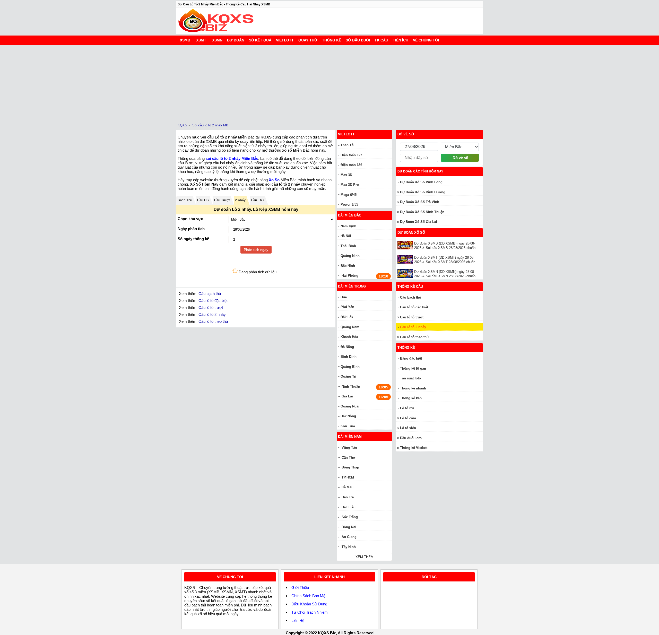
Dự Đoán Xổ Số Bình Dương (422, 192)
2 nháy (240, 200)
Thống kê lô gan (413, 368)
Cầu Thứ (257, 200)
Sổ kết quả (260, 40)
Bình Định (349, 357)
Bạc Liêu (348, 507)
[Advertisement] (329, 83)
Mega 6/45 (349, 195)
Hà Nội (346, 236)
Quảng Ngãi (350, 406)
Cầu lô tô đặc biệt (213, 300)
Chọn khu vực (190, 218)
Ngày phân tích (191, 229)
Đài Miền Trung (352, 286)
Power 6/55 (349, 204)
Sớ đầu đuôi (358, 40)
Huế (344, 297)
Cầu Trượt (222, 200)
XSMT (201, 40)
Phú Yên (347, 307)
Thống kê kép (411, 398)
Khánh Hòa (349, 337)
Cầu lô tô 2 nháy (212, 314)
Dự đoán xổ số (411, 232)
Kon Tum (348, 426)
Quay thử (307, 40)
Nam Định (348, 226)
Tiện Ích (400, 40)
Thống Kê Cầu (410, 287)
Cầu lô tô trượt (210, 307)
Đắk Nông (348, 416)
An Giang (349, 537)
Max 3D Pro (350, 185)
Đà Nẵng (347, 347)
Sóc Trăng (350, 517)
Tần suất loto (410, 378)
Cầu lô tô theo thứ (213, 321)
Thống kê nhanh (413, 388)
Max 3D (346, 175)
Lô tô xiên (408, 428)
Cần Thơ (348, 457)
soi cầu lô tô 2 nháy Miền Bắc (232, 158)
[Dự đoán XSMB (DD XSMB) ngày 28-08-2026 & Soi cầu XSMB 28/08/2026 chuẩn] (405, 245)
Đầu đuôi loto (411, 438)
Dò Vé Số (405, 134)
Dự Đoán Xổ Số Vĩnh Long (421, 182)
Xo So (274, 180)
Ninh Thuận (351, 386)
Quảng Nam (350, 327)
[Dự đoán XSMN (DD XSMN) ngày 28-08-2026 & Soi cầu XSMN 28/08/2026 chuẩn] (405, 273)
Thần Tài (347, 145)
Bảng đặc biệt (411, 358)
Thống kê (331, 40)
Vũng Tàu (349, 447)
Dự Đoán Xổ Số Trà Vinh (419, 202)
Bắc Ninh (348, 266)
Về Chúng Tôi (426, 40)
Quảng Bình (350, 367)
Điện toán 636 (351, 165)
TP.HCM (348, 477)
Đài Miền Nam (350, 437)
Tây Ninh (349, 547)
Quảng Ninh (350, 256)
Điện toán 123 (351, 155)
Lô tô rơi (407, 408)
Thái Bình (348, 246)
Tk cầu (381, 40)
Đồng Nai (349, 527)
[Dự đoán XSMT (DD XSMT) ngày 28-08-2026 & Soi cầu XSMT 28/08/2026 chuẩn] (405, 259)
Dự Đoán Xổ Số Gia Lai (418, 222)
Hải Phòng (350, 275)
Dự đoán (235, 40)
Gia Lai (347, 396)
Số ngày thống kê (193, 239)
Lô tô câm (408, 418)
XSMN (217, 40)
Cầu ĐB (203, 200)
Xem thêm (364, 557)
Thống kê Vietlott (413, 448)
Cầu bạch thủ (209, 293)
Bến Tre (348, 497)
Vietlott (285, 40)
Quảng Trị (348, 376)
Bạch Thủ (185, 200)
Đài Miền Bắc (349, 215)
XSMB (185, 40)
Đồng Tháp (350, 467)
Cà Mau (347, 487)
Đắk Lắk (347, 317)
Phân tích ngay (256, 250)
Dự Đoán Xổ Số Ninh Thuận (422, 212)
